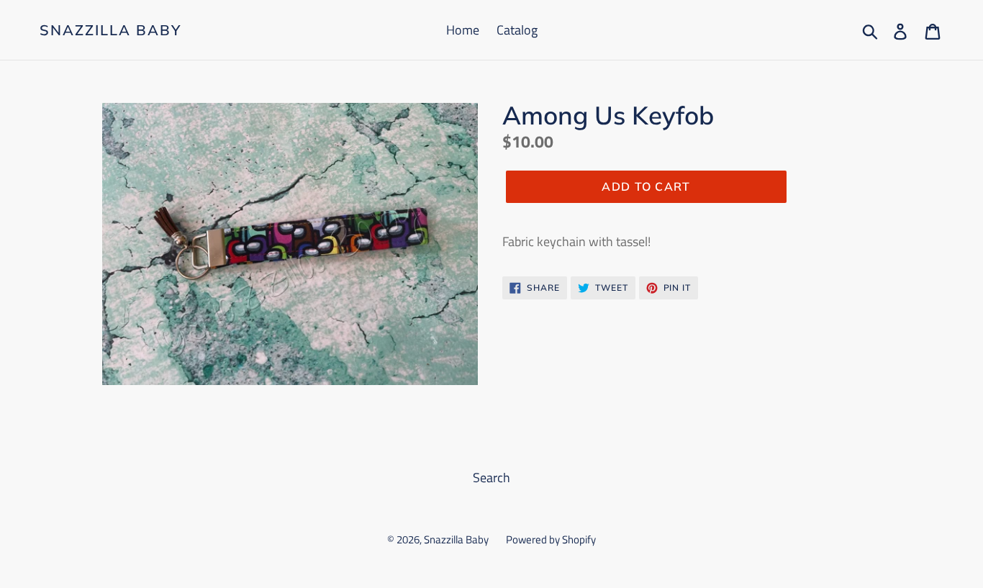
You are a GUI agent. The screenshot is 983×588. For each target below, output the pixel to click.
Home (462, 30)
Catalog (517, 30)
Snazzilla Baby (110, 30)
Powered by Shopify (551, 539)
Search (491, 477)
